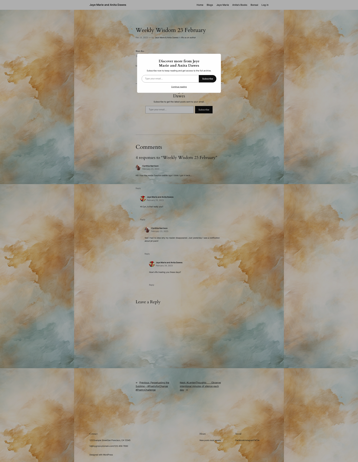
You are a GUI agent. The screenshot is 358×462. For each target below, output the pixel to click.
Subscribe (207, 78)
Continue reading (179, 87)
